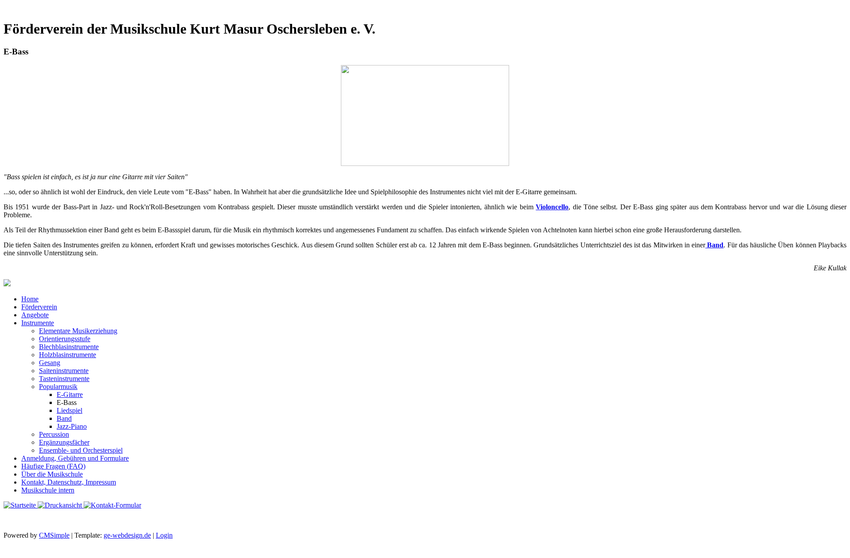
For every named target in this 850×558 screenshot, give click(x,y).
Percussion (54, 434)
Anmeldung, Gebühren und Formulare (75, 458)
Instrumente (37, 323)
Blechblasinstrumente (69, 346)
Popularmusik (58, 386)
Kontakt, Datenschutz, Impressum (68, 482)
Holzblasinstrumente (67, 354)
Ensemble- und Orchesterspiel (81, 450)
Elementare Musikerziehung (78, 331)
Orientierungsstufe (64, 338)
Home (30, 299)
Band (714, 245)
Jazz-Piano (72, 426)
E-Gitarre (70, 394)
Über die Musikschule (52, 474)
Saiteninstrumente (64, 370)
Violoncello (552, 207)
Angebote (35, 315)
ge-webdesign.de (127, 535)
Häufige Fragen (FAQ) (53, 466)
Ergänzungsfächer (64, 442)
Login (164, 535)
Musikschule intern (47, 490)
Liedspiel (69, 410)
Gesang (49, 362)
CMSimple (54, 535)
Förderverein (39, 307)
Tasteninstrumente (64, 378)
